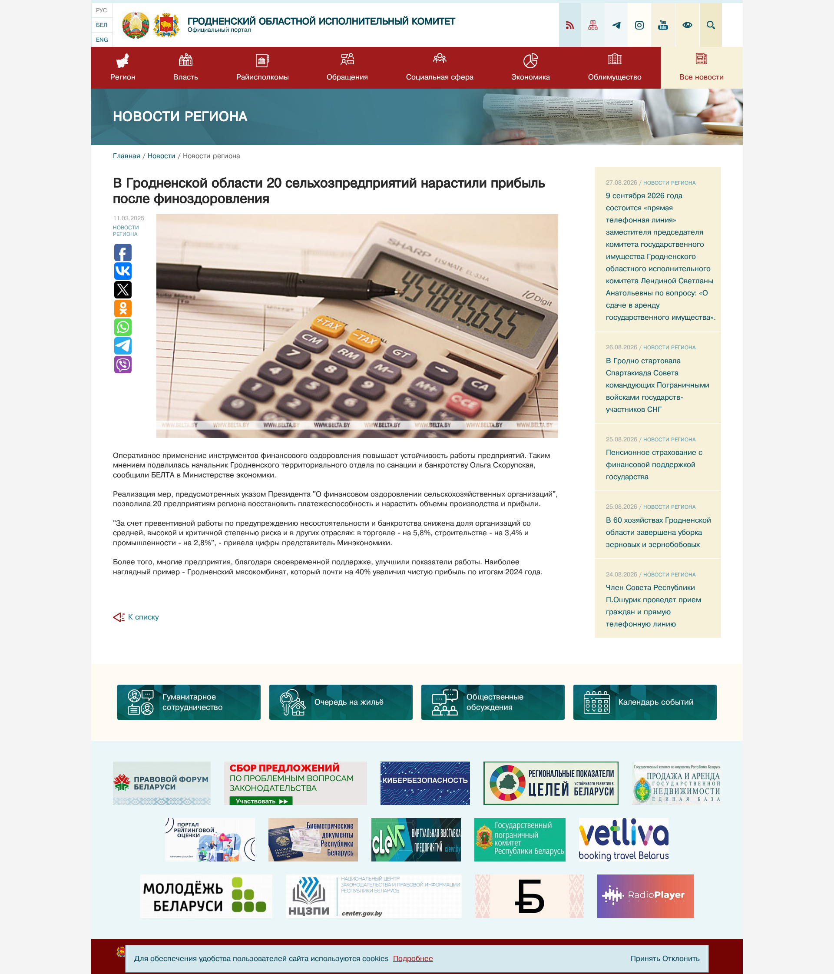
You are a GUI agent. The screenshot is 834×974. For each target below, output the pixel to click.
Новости (161, 156)
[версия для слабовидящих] (687, 25)
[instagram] (639, 25)
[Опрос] (295, 783)
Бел (101, 25)
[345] (210, 839)
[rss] (570, 25)
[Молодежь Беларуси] (206, 896)
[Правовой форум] (162, 783)
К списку (143, 617)
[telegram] (616, 25)
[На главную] (135, 25)
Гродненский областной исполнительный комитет (321, 22)
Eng (102, 39)
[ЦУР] (551, 783)
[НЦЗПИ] (374, 896)
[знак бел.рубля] (529, 896)
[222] (313, 839)
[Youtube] (663, 25)
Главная (126, 156)
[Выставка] (416, 839)
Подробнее (413, 958)
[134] (425, 783)
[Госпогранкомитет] (520, 839)
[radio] (645, 896)
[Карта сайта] (593, 25)
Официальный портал (219, 30)
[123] (676, 783)
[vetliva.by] (624, 839)
